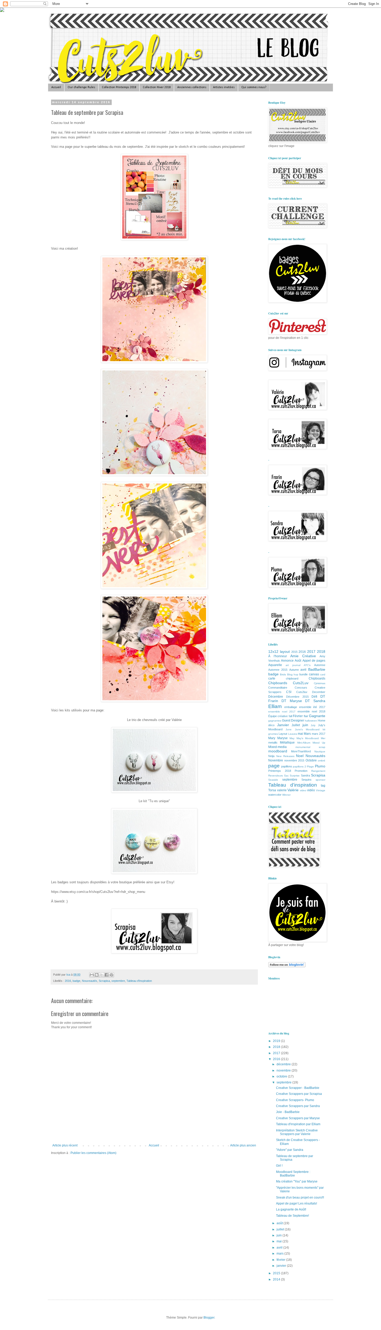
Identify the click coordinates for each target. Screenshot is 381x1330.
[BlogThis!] (96, 974)
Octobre (311, 760)
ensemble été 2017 (312, 707)
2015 (294, 651)
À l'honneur (277, 656)
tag (323, 785)
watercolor (274, 794)
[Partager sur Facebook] (106, 974)
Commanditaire (277, 687)
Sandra (305, 775)
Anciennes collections (191, 87)
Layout (283, 733)
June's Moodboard (307, 729)
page (274, 765)
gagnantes (274, 720)
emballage (290, 707)
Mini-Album (303, 742)
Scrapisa (104, 980)
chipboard (292, 678)
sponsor (320, 779)
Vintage (320, 790)
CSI (288, 692)
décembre (284, 1064)
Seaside (273, 779)
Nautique (319, 751)
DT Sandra (315, 701)
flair (306, 716)
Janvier (283, 725)
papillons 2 (299, 766)
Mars (307, 734)
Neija (271, 756)
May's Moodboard (308, 738)
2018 (321, 651)
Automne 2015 (277, 669)
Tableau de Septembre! (292, 1215)
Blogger (208, 1317)
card (322, 674)
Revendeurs (275, 775)
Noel (300, 756)
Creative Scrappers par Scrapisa (299, 1094)
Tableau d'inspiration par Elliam (298, 1124)
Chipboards (317, 678)
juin (305, 725)
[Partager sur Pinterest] (111, 974)
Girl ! (279, 1165)
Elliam (275, 706)
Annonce (287, 660)
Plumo (320, 766)
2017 (311, 651)
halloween (311, 720)
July (313, 725)
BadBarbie (316, 669)
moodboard (277, 751)
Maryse (282, 738)
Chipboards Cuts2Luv (288, 683)
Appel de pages (313, 660)
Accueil (56, 87)
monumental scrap (310, 747)
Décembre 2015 (297, 696)
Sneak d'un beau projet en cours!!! (300, 1197)
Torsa (272, 790)
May (292, 738)
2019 (277, 1041)
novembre (284, 1070)
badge (76, 980)
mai (300, 734)
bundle (303, 674)
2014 (277, 1279)
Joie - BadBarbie (288, 1112)
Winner (286, 794)
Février (298, 716)
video (303, 790)
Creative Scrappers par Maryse (298, 1118)
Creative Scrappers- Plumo (295, 1100)
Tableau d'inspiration (139, 980)
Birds (283, 674)
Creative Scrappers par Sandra (298, 1106)
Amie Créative (303, 656)
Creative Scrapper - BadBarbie (297, 1088)
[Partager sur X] (101, 974)
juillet (281, 1229)
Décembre (275, 696)
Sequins (306, 779)
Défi (314, 696)
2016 (68, 980)
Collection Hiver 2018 (157, 87)
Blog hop (292, 674)
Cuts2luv (301, 692)
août (280, 1223)
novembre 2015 (294, 760)
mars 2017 (318, 733)
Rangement (318, 770)
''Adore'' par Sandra (289, 1150)
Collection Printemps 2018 (119, 87)
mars (280, 1253)
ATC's (307, 665)
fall (290, 716)
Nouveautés (89, 980)
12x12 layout (279, 651)
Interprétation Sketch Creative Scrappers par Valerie (297, 1132)
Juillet (296, 725)
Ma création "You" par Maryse (297, 1181)
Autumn (294, 669)
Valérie (293, 790)
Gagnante (317, 716)
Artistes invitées (224, 87)
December (318, 692)
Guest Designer (293, 720)
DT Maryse (291, 701)
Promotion (301, 770)
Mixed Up (319, 742)
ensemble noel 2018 (311, 711)
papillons (286, 766)
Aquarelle (275, 665)
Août (298, 660)
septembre (118, 980)
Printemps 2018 (279, 770)
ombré (321, 760)
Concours (301, 687)
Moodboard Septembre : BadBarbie (293, 1173)
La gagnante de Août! (291, 1209)
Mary (271, 738)
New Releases (285, 756)
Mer (323, 738)
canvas (314, 674)
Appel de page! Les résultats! (296, 1203)
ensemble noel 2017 (281, 711)
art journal (293, 665)
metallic (273, 742)
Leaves (292, 733)
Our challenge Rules (81, 87)
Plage (310, 766)
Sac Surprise (292, 775)
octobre (282, 1076)
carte (271, 678)
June (289, 729)
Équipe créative (278, 716)
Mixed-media (277, 747)
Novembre (275, 760)
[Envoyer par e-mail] (91, 974)
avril (303, 669)
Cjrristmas (319, 683)
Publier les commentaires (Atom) (93, 1153)
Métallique (287, 742)
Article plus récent (64, 1145)
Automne (319, 665)
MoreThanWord (301, 751)
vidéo (311, 790)
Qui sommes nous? (253, 87)
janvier (282, 1266)
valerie (282, 790)
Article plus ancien (243, 1145)
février (281, 1260)
